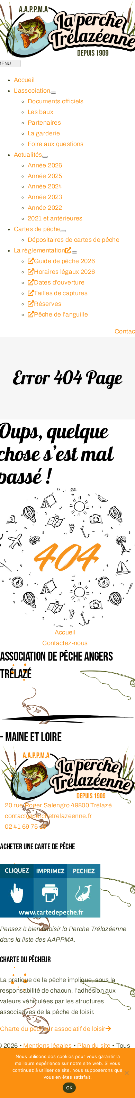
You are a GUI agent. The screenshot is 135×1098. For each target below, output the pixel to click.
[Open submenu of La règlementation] (74, 252)
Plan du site (93, 1045)
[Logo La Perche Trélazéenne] (67, 751)
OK (69, 1087)
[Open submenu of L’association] (53, 93)
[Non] (126, 1072)
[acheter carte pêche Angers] (50, 869)
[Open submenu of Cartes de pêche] (63, 231)
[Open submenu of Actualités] (45, 157)
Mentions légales (47, 1045)
